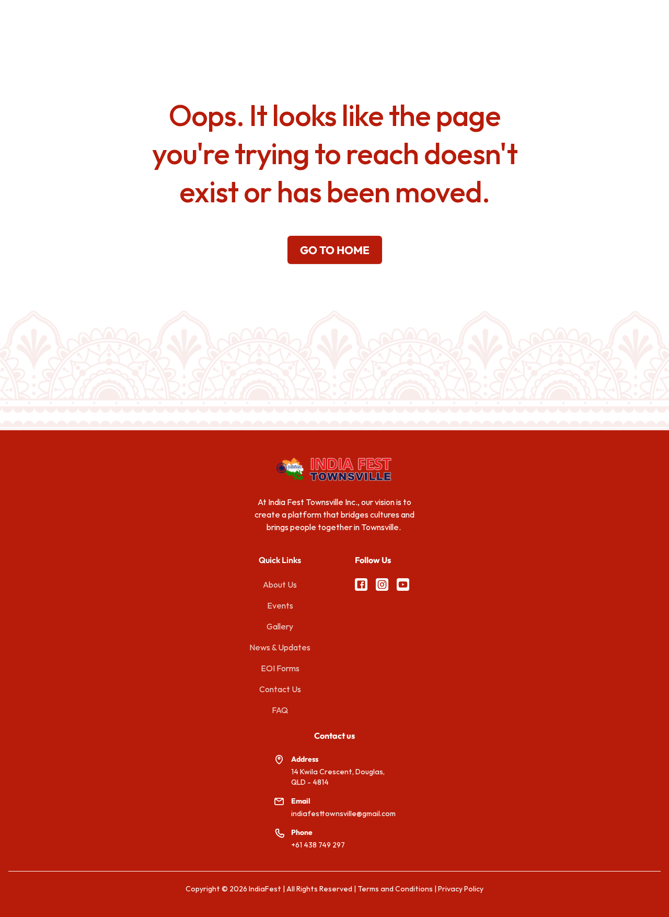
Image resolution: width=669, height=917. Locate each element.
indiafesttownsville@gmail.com (343, 813)
